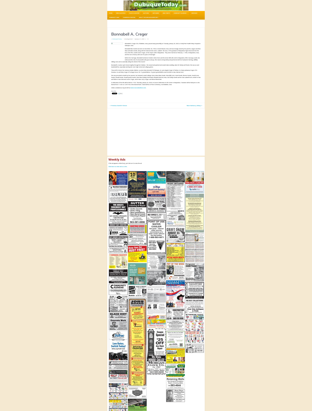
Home (110, 13)
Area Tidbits (166, 13)
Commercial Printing (129, 17)
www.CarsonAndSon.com (138, 88)
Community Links (114, 17)
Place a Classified (134, 13)
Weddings (194, 13)
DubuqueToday (117, 39)
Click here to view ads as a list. (117, 166)
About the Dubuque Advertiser (148, 17)
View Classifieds (120, 13)
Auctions (146, 13)
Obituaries (156, 13)
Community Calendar (180, 13)
